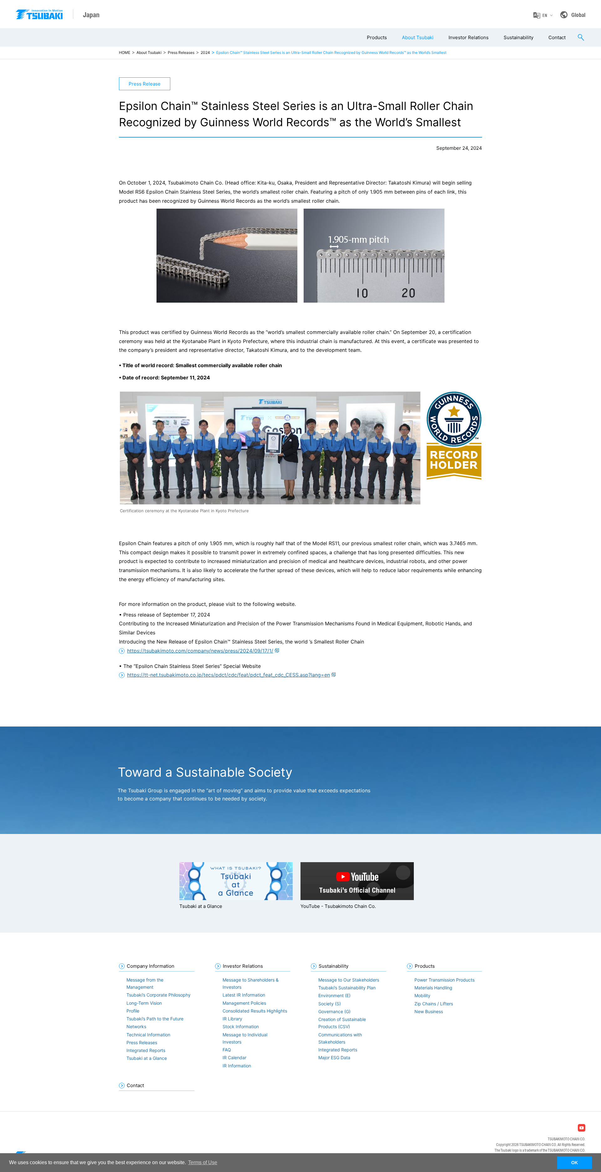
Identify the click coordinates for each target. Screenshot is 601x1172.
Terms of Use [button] (202, 1162)
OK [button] (574, 1162)
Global (578, 14)
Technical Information (148, 1034)
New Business (428, 1011)
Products (377, 37)
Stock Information (241, 1026)
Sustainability (518, 37)
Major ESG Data (334, 1057)
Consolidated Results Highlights (255, 1010)
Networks (136, 1026)
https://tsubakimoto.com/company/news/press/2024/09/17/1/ (200, 651)
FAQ (227, 1049)
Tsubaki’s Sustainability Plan (347, 987)
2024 (205, 52)
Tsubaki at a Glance (146, 1058)
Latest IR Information (244, 995)
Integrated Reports (145, 1050)
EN (544, 15)
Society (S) (329, 1003)
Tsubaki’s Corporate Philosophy (158, 995)
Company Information (150, 966)
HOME (124, 52)
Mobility (422, 995)
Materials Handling (433, 987)
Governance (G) (334, 1011)
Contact (557, 37)
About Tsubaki (418, 37)
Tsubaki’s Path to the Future (154, 1018)
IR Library (232, 1018)
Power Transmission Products (444, 979)
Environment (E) (334, 995)
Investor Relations (469, 37)
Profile (132, 1010)
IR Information (237, 1065)
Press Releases (181, 52)
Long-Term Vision (144, 1003)
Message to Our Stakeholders (348, 979)
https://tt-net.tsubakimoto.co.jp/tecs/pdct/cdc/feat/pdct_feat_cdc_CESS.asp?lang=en (228, 675)
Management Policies (244, 1003)
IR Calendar (234, 1057)
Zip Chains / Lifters (433, 1003)
